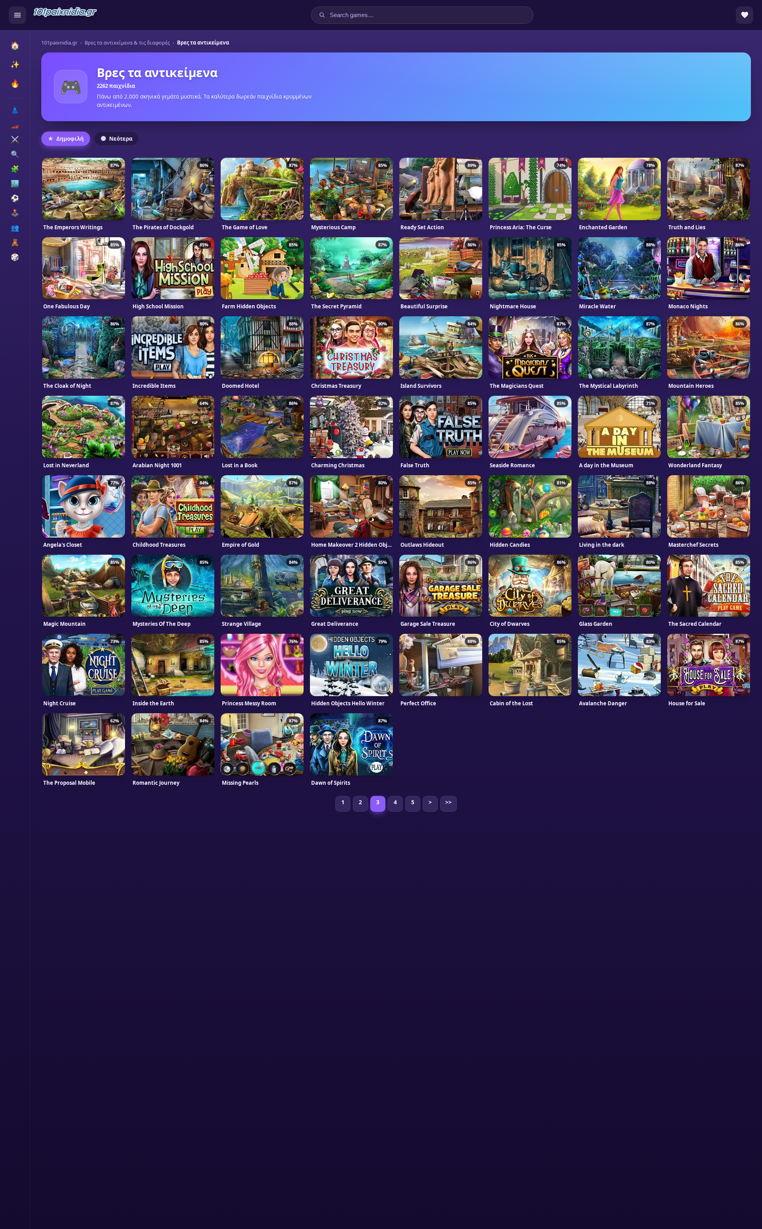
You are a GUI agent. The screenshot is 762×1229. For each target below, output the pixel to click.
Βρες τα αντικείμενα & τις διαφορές (127, 42)
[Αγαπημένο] (51, 167)
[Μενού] (17, 15)
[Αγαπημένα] (744, 15)
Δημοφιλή (70, 138)
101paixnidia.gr (59, 42)
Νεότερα (121, 138)
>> (448, 802)
